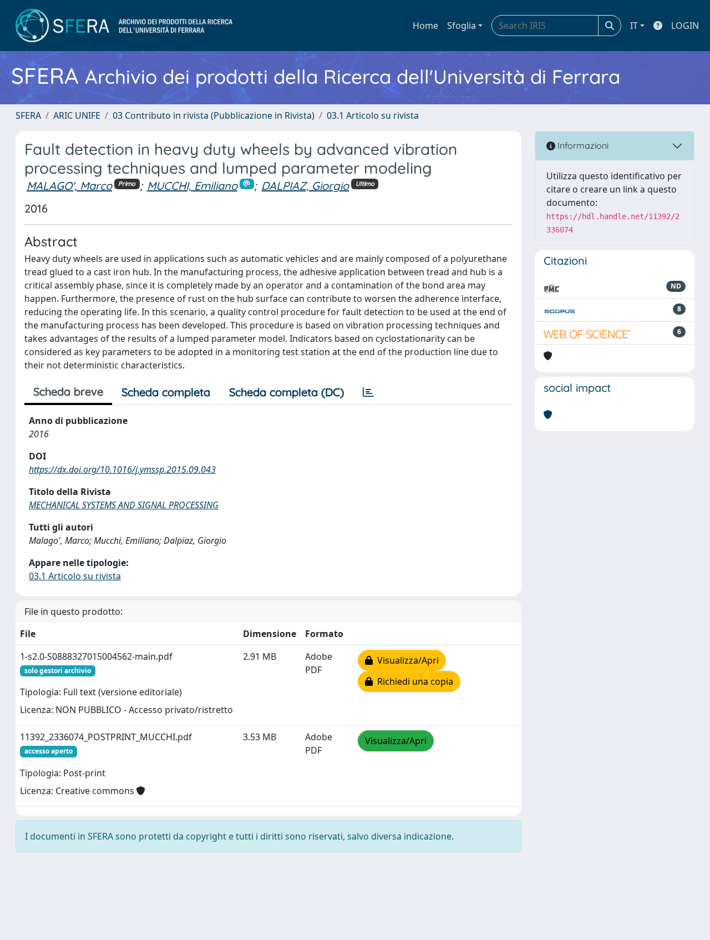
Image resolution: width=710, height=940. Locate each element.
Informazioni (581, 145)
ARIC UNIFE (76, 115)
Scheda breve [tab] (68, 391)
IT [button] (634, 25)
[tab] (368, 392)
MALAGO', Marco (69, 186)
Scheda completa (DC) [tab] (286, 392)
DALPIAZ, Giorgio (305, 186)
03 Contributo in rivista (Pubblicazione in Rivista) (214, 115)
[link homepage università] (124, 25)
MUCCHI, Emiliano (192, 186)
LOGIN (685, 25)
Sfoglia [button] (461, 25)
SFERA (28, 115)
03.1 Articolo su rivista (373, 115)
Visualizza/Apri (406, 660)
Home (425, 25)
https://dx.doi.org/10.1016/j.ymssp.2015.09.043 (122, 469)
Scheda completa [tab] (165, 392)
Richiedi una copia (413, 681)
